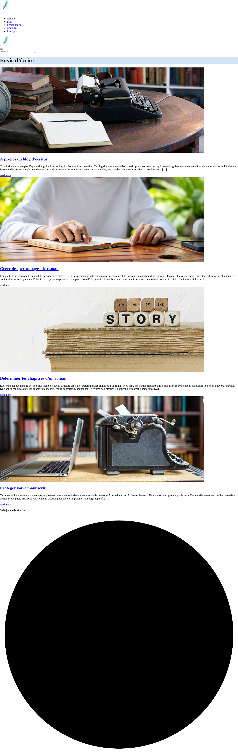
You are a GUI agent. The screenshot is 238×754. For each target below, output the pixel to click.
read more (5, 175)
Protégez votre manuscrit (22, 488)
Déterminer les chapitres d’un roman (33, 378)
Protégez (12, 31)
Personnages (14, 24)
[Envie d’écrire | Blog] (5, 9)
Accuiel (11, 18)
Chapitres (12, 27)
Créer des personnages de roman (29, 268)
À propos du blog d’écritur (24, 159)
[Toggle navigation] (1, 13)
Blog (9, 21)
